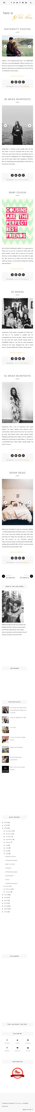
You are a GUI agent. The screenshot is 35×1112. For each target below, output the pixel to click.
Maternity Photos (17, 29)
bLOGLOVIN (17, 1050)
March (8, 886)
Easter (7, 879)
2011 (5, 911)
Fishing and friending (16, 747)
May (7, 851)
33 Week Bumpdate (11, 883)
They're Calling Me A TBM (18, 717)
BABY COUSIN (17, 192)
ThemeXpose (18, 1103)
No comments (10, 86)
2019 (5, 825)
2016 (5, 897)
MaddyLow (26, 86)
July (7, 845)
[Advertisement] (8, 650)
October (8, 836)
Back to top (27, 1109)
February (8, 889)
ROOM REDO (17, 473)
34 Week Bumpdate (17, 376)
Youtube (28, 1050)
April (7, 853)
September (9, 839)
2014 (5, 903)
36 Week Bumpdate (17, 99)
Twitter (17, 1043)
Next (29, 46)
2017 (5, 894)
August (8, 842)
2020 (5, 822)
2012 (5, 909)
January (8, 892)
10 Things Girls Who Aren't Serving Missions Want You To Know (18, 710)
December (9, 831)
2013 (5, 906)
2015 (5, 900)
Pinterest (7, 1050)
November (9, 834)
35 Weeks (17, 292)
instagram (28, 1043)
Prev (5, 46)
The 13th (13, 727)
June (7, 848)
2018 (5, 828)
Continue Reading (16, 76)
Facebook (7, 1043)
